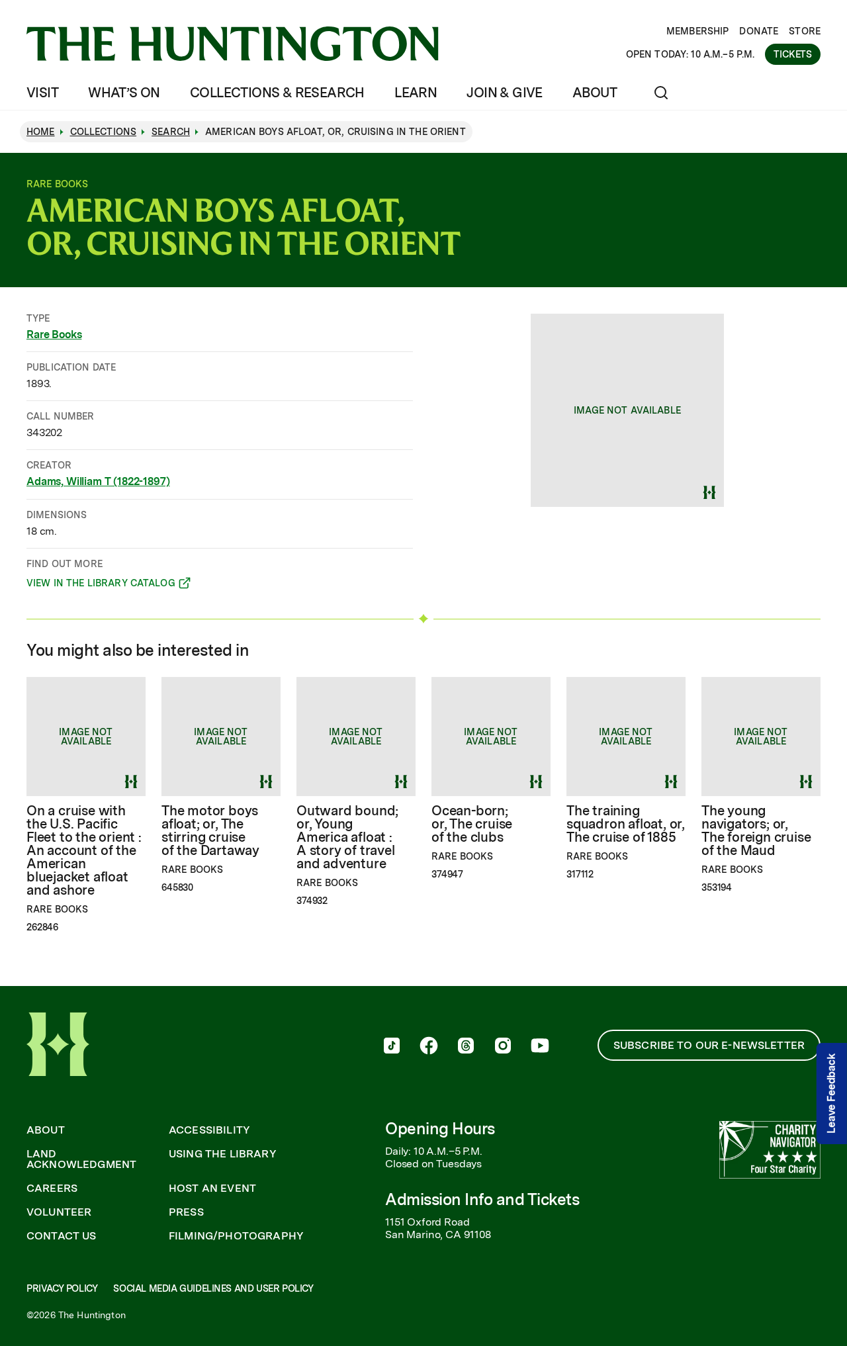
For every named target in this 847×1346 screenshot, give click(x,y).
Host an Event (212, 1188)
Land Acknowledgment (81, 1159)
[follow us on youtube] (540, 1047)
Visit (42, 93)
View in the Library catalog (100, 585)
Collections (103, 131)
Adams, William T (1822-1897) (98, 481)
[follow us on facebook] (428, 1047)
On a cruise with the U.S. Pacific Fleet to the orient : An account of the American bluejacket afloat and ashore (84, 850)
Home (40, 131)
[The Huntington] (232, 43)
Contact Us (61, 1236)
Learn (415, 93)
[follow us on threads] (465, 1047)
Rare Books (53, 334)
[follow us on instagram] (502, 1047)
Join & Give (504, 93)
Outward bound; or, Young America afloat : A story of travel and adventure (347, 837)
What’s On (124, 93)
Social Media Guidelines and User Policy (213, 1288)
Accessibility (209, 1130)
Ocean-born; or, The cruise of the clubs (471, 824)
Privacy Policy (61, 1288)
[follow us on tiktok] (391, 1047)
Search (171, 131)
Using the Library (223, 1154)
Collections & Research (277, 93)
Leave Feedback (831, 1094)
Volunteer (58, 1212)
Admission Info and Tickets (482, 1199)
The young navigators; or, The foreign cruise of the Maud (756, 830)
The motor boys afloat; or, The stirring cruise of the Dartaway (210, 830)
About (594, 93)
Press (186, 1212)
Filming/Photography (236, 1236)
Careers (51, 1188)
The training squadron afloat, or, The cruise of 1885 (625, 824)
